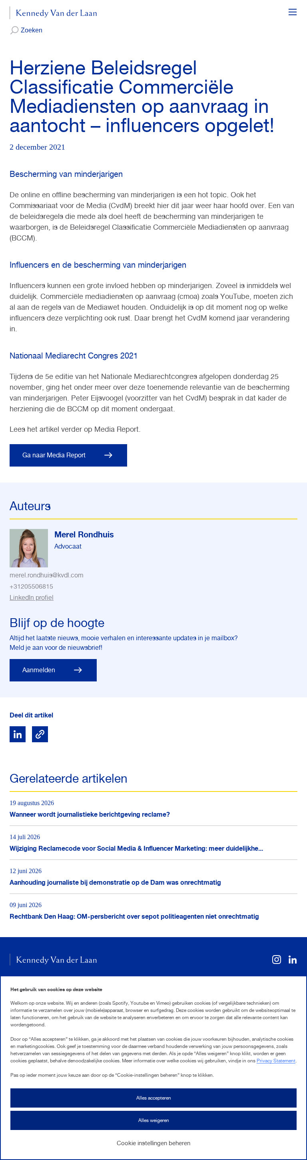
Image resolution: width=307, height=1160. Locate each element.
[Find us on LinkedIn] (292, 962)
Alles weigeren (153, 1120)
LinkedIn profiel (32, 597)
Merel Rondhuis (84, 534)
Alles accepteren (153, 1098)
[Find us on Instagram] (276, 962)
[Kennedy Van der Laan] (53, 12)
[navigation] (292, 12)
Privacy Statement (276, 1061)
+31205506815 (31, 586)
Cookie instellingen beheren (153, 1143)
